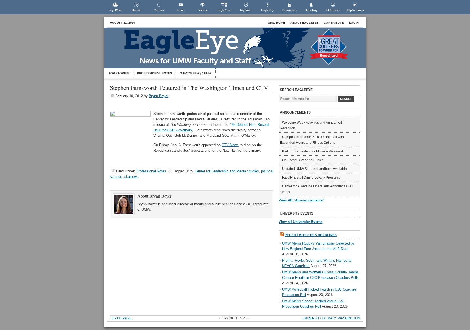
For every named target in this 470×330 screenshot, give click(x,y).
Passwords (289, 10)
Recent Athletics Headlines (311, 235)
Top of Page (120, 318)
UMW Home (276, 22)
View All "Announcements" (301, 200)
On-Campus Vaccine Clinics (302, 160)
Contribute (334, 22)
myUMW (115, 10)
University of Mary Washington (331, 318)
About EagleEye (304, 22)
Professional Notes (154, 73)
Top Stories (119, 73)
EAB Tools (333, 10)
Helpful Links (354, 10)
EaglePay (267, 10)
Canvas (159, 10)
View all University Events (300, 222)
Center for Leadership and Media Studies (227, 171)
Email (180, 10)
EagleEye (240, 50)
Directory (311, 10)
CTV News (230, 145)
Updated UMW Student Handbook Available (314, 169)
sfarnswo (131, 177)
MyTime (245, 10)
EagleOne (224, 10)
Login (354, 22)
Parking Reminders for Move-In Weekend (312, 151)
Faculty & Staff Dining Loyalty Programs (311, 177)
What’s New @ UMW (195, 73)
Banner (137, 10)
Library (202, 10)
